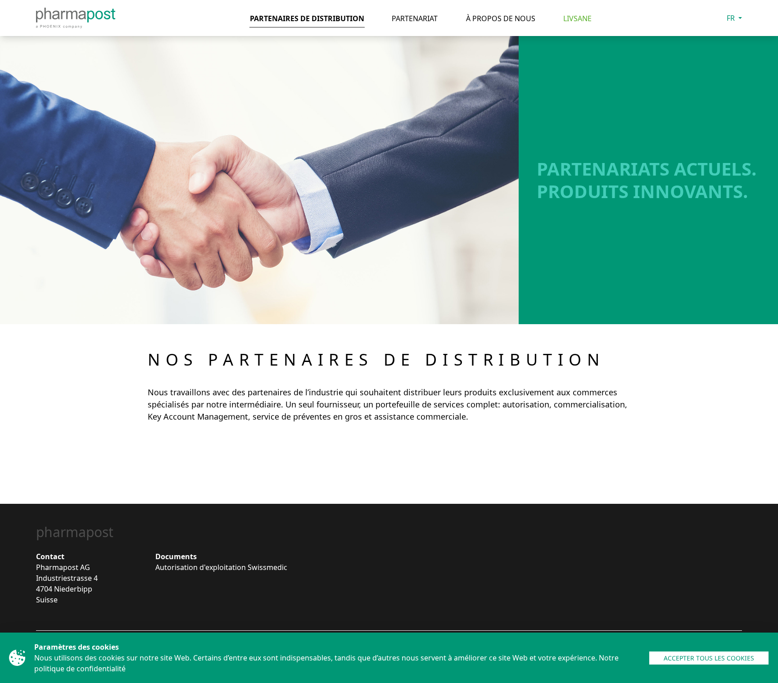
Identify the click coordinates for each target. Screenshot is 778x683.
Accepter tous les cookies (709, 658)
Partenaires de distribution (307, 18)
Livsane (577, 18)
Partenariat (415, 18)
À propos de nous (500, 18)
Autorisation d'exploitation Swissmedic (221, 567)
